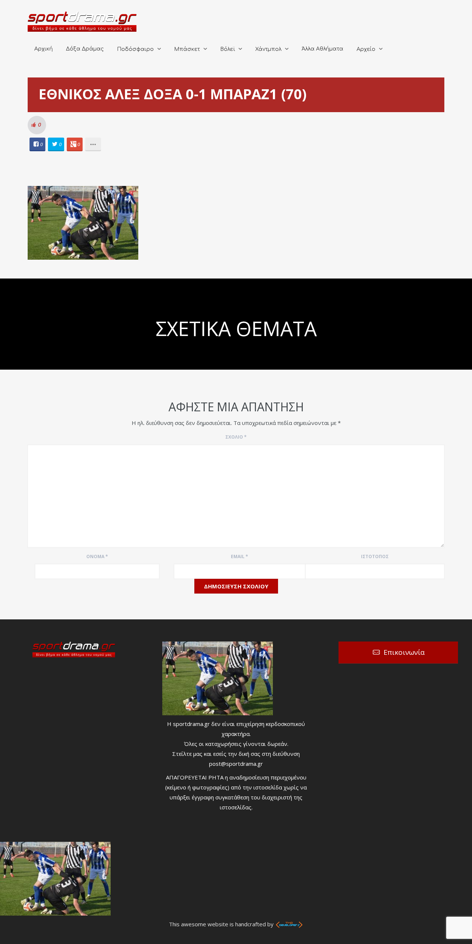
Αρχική (43, 49)
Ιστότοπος (375, 556)
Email (239, 556)
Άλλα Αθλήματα (322, 49)
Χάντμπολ (268, 49)
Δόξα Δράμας (85, 49)
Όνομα (97, 556)
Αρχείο (366, 49)
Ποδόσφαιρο (135, 49)
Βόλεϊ (227, 49)
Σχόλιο (236, 437)
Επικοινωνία (404, 652)
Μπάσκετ (187, 49)
